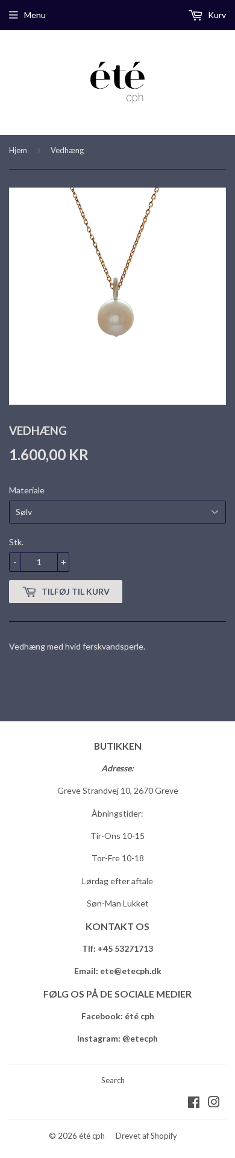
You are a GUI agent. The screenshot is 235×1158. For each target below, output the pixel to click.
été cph (92, 1136)
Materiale (27, 490)
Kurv (216, 15)
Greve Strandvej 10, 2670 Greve (117, 790)
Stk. (16, 542)
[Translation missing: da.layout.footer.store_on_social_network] (193, 1103)
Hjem (18, 150)
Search (113, 1080)
